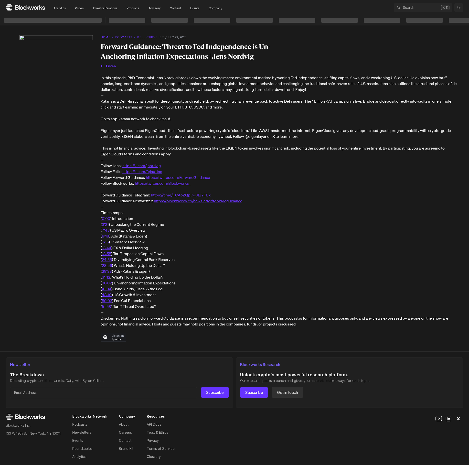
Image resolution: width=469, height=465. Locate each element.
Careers (125, 432)
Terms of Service (161, 448)
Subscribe (215, 392)
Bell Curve (147, 37)
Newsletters (81, 432)
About (123, 424)
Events (194, 8)
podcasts (124, 37)
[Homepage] (25, 7)
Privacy (153, 440)
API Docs (154, 424)
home (105, 37)
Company (215, 8)
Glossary (154, 456)
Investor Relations (105, 8)
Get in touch (287, 392)
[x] (458, 418)
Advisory (155, 8)
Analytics (59, 8)
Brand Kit (126, 448)
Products (133, 8)
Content (175, 8)
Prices (79, 8)
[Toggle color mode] (458, 7)
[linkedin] (448, 418)
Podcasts (79, 424)
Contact (125, 440)
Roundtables (82, 448)
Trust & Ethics (157, 432)
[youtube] (439, 418)
